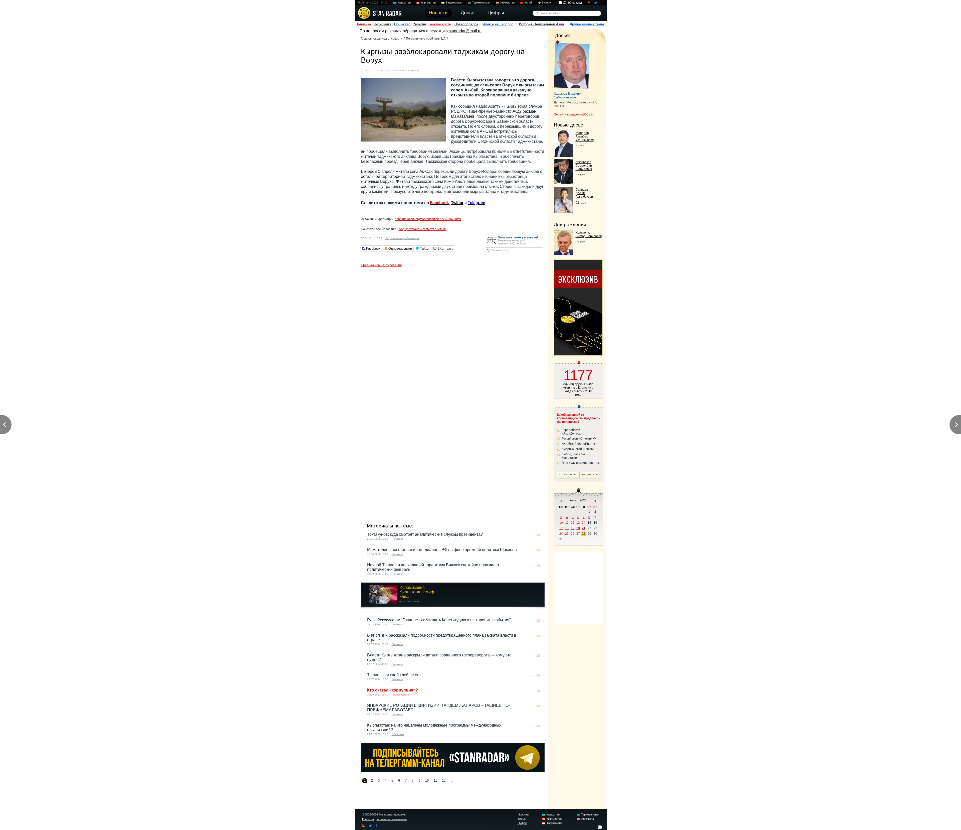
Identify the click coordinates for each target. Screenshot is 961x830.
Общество (402, 24)
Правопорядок (466, 24)
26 (572, 533)
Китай (528, 2)
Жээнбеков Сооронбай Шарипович (584, 165)
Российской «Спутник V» (579, 438)
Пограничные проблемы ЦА (425, 38)
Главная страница (374, 38)
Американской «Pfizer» (578, 449)
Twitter (457, 203)
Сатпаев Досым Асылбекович (585, 193)
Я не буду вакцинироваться (581, 463)
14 (583, 522)
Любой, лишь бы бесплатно (573, 456)
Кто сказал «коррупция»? (392, 690)
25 (567, 533)
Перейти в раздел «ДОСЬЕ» (574, 114)
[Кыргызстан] (425, 70)
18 (567, 528)
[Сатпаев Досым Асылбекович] (563, 212)
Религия (419, 24)
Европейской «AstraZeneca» (572, 431)
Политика (363, 24)
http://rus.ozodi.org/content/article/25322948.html (428, 219)
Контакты (368, 819)
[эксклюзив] (578, 354)
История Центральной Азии (541, 24)
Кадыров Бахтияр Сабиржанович (567, 95)
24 (561, 533)
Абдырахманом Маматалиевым (422, 229)
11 (435, 780)
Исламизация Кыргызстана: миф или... (416, 592)
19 (572, 528)
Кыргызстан (428, 2)
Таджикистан (454, 2)
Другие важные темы (587, 24)
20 (578, 528)
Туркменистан (481, 2)
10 (427, 780)
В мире (546, 2)
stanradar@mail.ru (465, 31)
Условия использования (392, 819)
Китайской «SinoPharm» (579, 444)
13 (578, 522)
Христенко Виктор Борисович (589, 234)
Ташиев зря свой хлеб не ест (394, 675)
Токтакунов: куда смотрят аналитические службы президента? (425, 534)
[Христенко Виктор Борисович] (563, 253)
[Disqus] (453, 332)
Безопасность (440, 24)
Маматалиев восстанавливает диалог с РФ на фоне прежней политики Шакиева (442, 549)
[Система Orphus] (515, 252)
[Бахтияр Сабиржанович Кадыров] (572, 64)
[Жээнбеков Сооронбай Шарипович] (563, 183)
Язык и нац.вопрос (498, 24)
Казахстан (404, 2)
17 (561, 528)
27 (578, 533)
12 (443, 780)
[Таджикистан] (430, 70)
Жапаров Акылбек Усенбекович (585, 136)
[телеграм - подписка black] (453, 770)
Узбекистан (507, 2)
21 (583, 528)
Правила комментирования (381, 265)
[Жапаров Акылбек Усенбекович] (563, 155)
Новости (396, 38)
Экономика (382, 24)
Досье (522, 818)
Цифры (522, 822)
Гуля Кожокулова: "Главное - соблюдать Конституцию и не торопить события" (439, 620)
